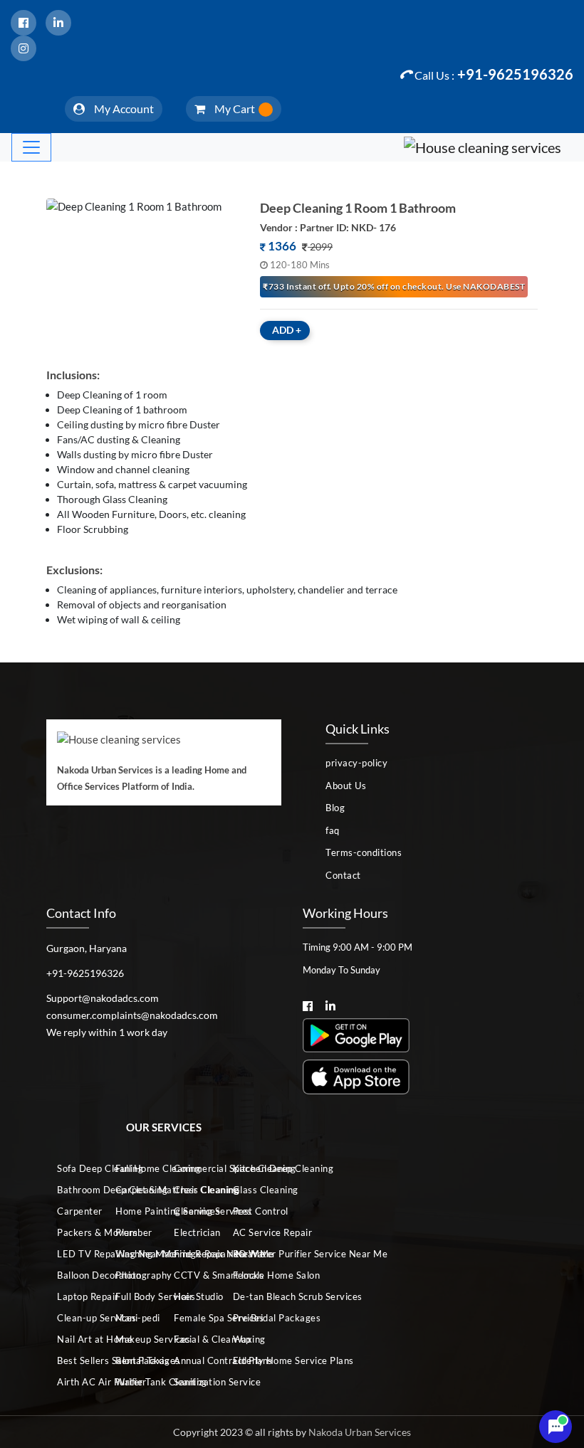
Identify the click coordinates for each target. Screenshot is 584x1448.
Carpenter (74, 1211)
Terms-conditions (363, 852)
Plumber (132, 1232)
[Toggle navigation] (31, 147)
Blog (335, 807)
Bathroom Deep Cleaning (74, 1189)
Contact (343, 875)
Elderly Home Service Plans (250, 1360)
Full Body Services (132, 1296)
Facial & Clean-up (191, 1339)
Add (286, 330)
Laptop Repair (74, 1296)
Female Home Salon (250, 1275)
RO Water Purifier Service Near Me (250, 1253)
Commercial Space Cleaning (191, 1168)
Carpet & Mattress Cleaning (132, 1189)
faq (332, 830)
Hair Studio (191, 1296)
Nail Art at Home (74, 1339)
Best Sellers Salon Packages (74, 1360)
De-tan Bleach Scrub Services (250, 1296)
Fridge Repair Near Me (191, 1253)
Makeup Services (132, 1339)
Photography (132, 1275)
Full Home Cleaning (132, 1168)
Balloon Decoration (74, 1275)
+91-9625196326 (493, 74)
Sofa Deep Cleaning (74, 1168)
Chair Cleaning (191, 1189)
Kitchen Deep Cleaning (250, 1168)
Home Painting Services (132, 1211)
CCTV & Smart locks (191, 1275)
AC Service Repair (250, 1232)
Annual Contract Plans (191, 1360)
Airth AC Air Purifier (74, 1382)
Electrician (191, 1232)
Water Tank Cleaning (132, 1382)
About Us (345, 785)
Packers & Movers (74, 1232)
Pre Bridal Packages (250, 1317)
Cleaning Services (191, 1211)
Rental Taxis (132, 1360)
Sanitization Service (191, 1382)
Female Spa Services (191, 1317)
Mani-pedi (132, 1317)
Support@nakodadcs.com (102, 998)
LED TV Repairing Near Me (74, 1253)
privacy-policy (356, 762)
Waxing (249, 1339)
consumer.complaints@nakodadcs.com (132, 1015)
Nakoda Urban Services (359, 1432)
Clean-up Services (74, 1317)
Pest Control (250, 1211)
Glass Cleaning (250, 1189)
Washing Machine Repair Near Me (132, 1253)
